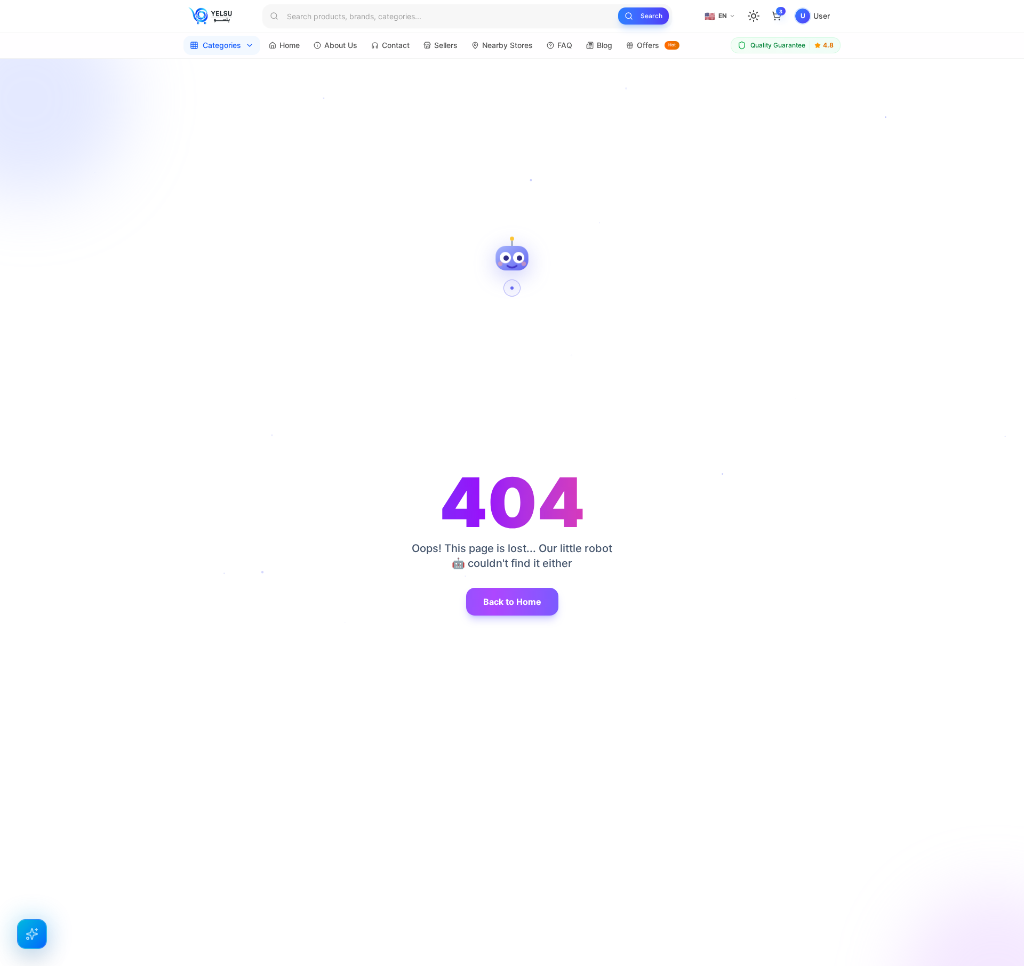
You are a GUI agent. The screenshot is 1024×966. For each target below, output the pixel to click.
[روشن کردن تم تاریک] (753, 16)
